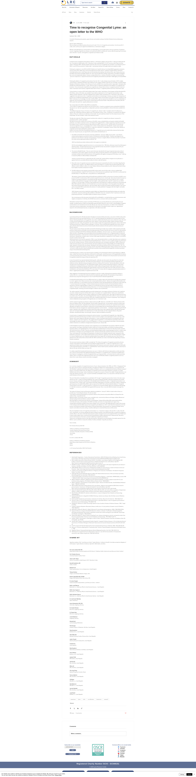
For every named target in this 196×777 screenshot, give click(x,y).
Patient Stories (97, 12)
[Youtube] (118, 753)
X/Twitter (122, 748)
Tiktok (121, 755)
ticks (84, 699)
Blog (75, 12)
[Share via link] (81, 708)
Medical (89, 12)
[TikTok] (118, 755)
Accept (189, 774)
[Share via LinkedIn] (78, 708)
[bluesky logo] (118, 756)
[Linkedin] (118, 752)
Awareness (81, 12)
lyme (79, 699)
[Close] (194, 774)
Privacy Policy (58, 775)
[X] (118, 748)
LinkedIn (122, 751)
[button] (132, 12)
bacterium (99, 699)
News (70, 12)
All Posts (64, 12)
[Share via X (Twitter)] (74, 708)
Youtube (122, 753)
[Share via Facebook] (70, 708)
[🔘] (113, 2)
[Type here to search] (104, 2)
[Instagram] (118, 750)
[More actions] (125, 23)
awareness (73, 699)
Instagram (122, 750)
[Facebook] (118, 747)
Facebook (122, 747)
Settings (182, 774)
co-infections (91, 699)
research (106, 699)
